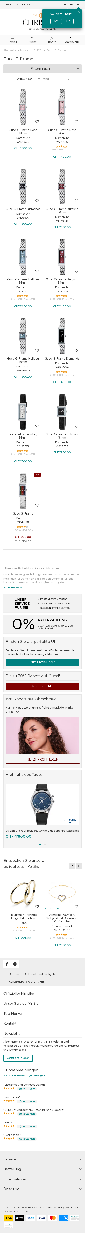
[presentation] (72, 866)
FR (71, 4)
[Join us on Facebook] (7, 967)
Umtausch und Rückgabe (40, 974)
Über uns (14, 974)
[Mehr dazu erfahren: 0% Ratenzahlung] (42, 624)
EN (78, 4)
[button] (39, 844)
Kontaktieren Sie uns (22, 981)
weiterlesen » (12, 587)
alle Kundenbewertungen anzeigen (24, 1075)
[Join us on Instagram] (15, 967)
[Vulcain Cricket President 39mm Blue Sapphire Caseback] (42, 804)
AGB (41, 981)
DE (64, 4)
